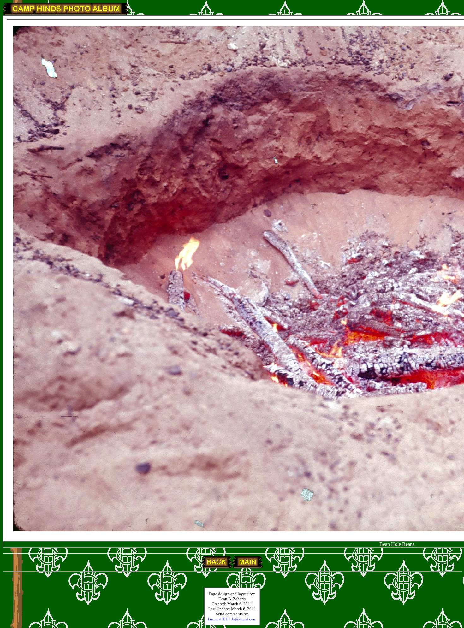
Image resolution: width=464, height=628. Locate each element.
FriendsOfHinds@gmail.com (232, 619)
